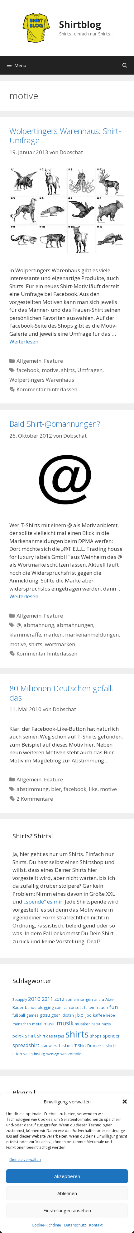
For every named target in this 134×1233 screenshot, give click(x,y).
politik (18, 1036)
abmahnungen (75, 624)
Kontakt (96, 1225)
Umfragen (90, 370)
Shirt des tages (50, 1035)
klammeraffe (25, 634)
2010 (34, 998)
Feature (53, 360)
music (49, 1024)
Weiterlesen (23, 341)
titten (17, 1053)
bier (56, 789)
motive (50, 370)
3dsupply (19, 999)
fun (113, 1006)
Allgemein (29, 360)
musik (65, 1023)
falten (89, 1007)
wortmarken (60, 644)
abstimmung (33, 789)
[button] (125, 1101)
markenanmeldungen (92, 634)
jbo (89, 1015)
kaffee (99, 1015)
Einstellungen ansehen (67, 1210)
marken (53, 634)
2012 (59, 999)
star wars (49, 1045)
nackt (95, 1024)
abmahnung (39, 624)
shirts (68, 370)
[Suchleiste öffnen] (125, 65)
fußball (18, 1015)
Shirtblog (80, 24)
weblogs (52, 1054)
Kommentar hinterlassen (47, 389)
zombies (76, 1053)
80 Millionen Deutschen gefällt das (61, 693)
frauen (101, 1007)
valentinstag (34, 1053)
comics (61, 1007)
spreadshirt (25, 1045)
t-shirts (110, 1045)
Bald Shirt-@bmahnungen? (54, 423)
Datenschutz (75, 1225)
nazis (106, 1023)
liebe (110, 1015)
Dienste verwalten (25, 1159)
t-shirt (66, 1045)
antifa (99, 999)
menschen (21, 1023)
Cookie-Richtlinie (46, 1225)
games (32, 1015)
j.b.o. (79, 1015)
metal (37, 1024)
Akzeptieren (67, 1176)
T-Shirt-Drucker (87, 1045)
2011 (47, 999)
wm (63, 1053)
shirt (30, 1035)
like (93, 789)
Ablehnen (67, 1193)
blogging (46, 1007)
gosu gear (50, 1015)
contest (76, 1007)
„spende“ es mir (43, 901)
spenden (112, 1036)
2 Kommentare (35, 798)
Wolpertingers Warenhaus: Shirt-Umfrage (65, 135)
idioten (67, 1015)
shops (96, 1035)
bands (30, 1007)
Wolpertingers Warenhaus (41, 379)
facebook (28, 370)
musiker (82, 1024)
